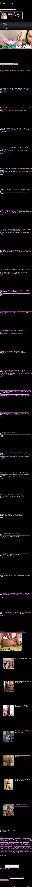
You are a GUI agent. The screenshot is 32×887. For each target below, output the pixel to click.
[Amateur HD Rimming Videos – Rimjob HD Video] (8, 789)
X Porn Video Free (18, 844)
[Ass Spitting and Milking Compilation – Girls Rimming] (8, 815)
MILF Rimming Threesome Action (23, 658)
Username (2, 865)
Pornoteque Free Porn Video (6, 838)
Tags (4, 25)
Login (2, 868)
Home (4, 23)
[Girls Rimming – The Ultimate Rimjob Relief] (8, 765)
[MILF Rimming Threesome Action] (8, 668)
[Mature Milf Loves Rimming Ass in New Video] (8, 691)
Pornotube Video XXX (12, 839)
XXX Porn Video (8, 846)
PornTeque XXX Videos (24, 850)
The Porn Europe (19, 851)
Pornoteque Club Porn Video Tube (8, 843)
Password (2, 866)
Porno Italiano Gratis (14, 842)
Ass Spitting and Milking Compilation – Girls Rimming (22, 805)
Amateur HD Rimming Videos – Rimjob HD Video (23, 780)
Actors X (5, 27)
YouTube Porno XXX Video (7, 840)
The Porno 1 (11, 851)
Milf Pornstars (3, 848)
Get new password (5, 879)
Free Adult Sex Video (22, 843)
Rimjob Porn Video (24, 842)
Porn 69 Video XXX (20, 840)
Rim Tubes (6, 3)
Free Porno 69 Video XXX (10, 850)
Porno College (18, 838)
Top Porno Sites (26, 847)
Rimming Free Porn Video (6, 844)
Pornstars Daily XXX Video (13, 852)
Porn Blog (5, 28)
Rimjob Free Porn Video (19, 846)
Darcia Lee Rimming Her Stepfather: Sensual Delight (21, 706)
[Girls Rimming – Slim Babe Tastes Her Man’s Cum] (8, 741)
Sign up (13, 886)
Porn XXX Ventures (16, 847)
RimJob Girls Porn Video (25, 839)
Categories (5, 24)
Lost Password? (7, 868)
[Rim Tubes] (3, 855)
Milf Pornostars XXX (13, 848)
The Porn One (3, 851)
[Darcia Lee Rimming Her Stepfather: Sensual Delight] (8, 715)
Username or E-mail (4, 878)
